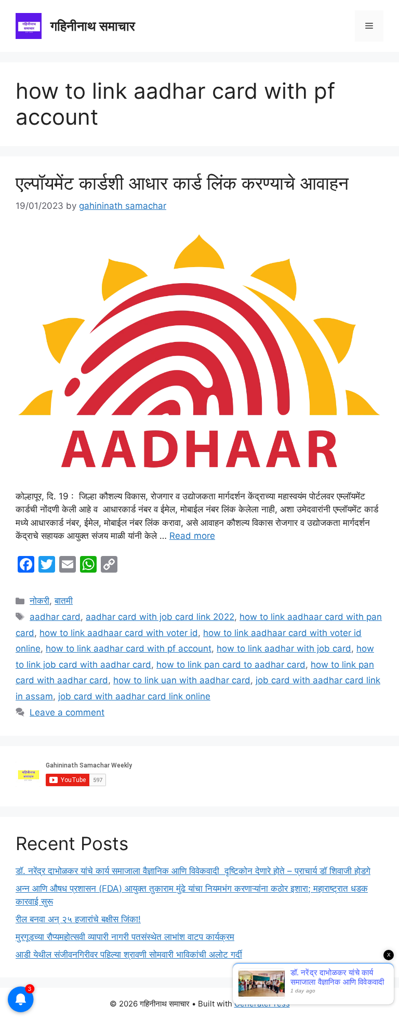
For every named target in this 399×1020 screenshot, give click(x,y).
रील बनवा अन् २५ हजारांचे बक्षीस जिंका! (78, 919)
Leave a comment (67, 712)
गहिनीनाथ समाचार (92, 26)
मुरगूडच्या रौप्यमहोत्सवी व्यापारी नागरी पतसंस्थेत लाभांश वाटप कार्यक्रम (125, 937)
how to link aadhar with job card (284, 648)
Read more (192, 536)
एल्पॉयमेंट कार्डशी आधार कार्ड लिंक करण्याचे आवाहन (182, 183)
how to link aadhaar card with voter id (118, 633)
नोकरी (39, 600)
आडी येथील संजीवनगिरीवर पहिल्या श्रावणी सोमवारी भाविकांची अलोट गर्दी (129, 954)
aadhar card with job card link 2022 (160, 617)
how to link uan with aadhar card (181, 680)
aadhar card (55, 617)
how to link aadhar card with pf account (128, 648)
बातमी (64, 600)
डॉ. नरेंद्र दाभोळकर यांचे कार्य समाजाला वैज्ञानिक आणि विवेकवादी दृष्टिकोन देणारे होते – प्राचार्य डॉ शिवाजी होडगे (193, 871)
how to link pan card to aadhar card (230, 664)
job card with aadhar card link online (134, 696)
